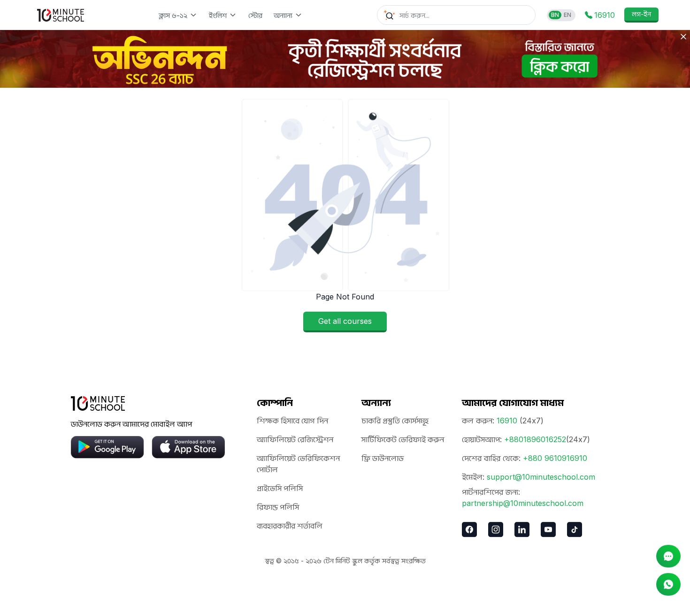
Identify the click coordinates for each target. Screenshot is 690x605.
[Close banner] (683, 36)
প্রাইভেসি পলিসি (280, 488)
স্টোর (255, 15)
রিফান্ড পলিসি (278, 507)
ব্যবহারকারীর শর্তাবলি (289, 525)
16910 (507, 420)
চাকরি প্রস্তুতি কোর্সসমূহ (395, 420)
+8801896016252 (535, 439)
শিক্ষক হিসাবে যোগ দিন (292, 420)
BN (555, 14)
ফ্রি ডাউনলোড (382, 458)
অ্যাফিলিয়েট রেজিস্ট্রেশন (295, 439)
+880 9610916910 (555, 458)
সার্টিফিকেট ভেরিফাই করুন (402, 439)
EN (567, 14)
